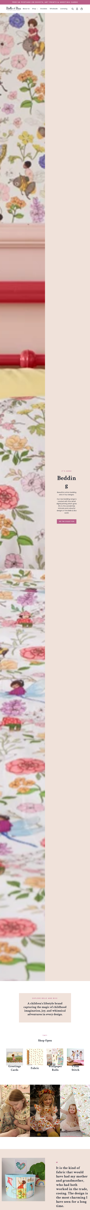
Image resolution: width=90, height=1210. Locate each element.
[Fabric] (34, 1057)
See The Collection (66, 521)
